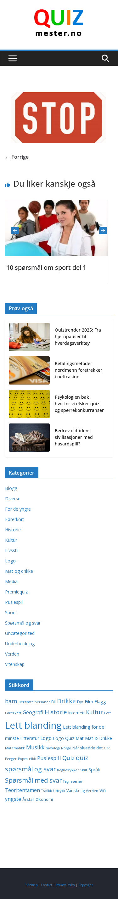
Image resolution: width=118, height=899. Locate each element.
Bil (53, 702)
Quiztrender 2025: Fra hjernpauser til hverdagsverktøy (78, 336)
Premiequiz (16, 592)
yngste (13, 798)
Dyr (80, 702)
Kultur (11, 540)
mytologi (53, 748)
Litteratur (29, 738)
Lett (107, 713)
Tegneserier (72, 781)
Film (89, 702)
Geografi (33, 712)
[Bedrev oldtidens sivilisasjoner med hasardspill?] (29, 438)
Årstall (28, 799)
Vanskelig (75, 790)
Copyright (85, 885)
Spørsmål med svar (33, 780)
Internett (76, 712)
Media (11, 581)
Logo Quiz (63, 738)
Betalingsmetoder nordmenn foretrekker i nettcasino (78, 370)
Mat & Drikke (98, 738)
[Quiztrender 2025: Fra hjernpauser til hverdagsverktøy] (29, 338)
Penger (11, 759)
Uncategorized (20, 633)
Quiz (68, 758)
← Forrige (17, 156)
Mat (80, 738)
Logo (10, 561)
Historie (13, 530)
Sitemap (31, 885)
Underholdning (20, 643)
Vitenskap (15, 664)
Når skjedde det (87, 748)
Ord (107, 748)
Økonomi (44, 799)
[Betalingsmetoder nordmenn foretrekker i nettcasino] (29, 371)
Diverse (12, 499)
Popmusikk (27, 759)
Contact (46, 885)
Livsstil (12, 550)
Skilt (83, 770)
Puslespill (14, 602)
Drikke (66, 701)
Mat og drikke (19, 571)
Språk (94, 770)
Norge (66, 748)
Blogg (11, 488)
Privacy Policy (65, 885)
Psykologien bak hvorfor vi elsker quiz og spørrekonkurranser (79, 403)
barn (11, 701)
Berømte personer (34, 702)
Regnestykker (68, 770)
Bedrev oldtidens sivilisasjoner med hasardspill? (74, 437)
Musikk (35, 747)
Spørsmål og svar (23, 623)
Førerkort (14, 519)
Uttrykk (59, 791)
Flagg (100, 702)
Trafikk (46, 791)
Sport (10, 612)
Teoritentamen (22, 790)
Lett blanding (33, 725)
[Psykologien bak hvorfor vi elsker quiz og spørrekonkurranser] (29, 405)
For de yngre (18, 509)
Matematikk (15, 748)
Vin (102, 790)
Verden (12, 654)
